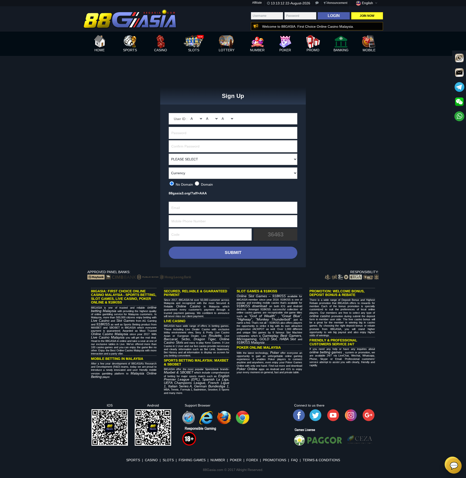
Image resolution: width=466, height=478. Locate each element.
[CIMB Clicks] (121, 277)
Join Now (367, 15)
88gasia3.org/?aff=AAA (188, 193)
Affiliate (257, 2)
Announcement (337, 3)
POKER (235, 460)
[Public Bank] (148, 277)
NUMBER (217, 460)
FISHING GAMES (192, 460)
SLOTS (168, 460)
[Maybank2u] (96, 277)
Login (334, 16)
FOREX (252, 460)
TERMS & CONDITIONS (321, 460)
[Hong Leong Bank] (175, 277)
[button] (304, 26)
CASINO (151, 460)
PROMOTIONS (274, 460)
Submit (233, 252)
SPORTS (133, 460)
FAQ (294, 460)
